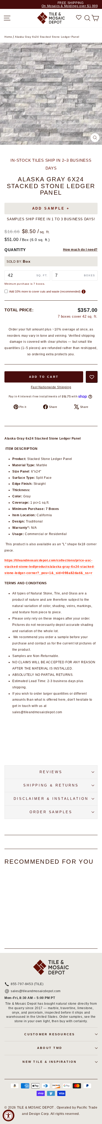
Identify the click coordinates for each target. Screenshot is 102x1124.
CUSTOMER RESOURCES (49, 1034)
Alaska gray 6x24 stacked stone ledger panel (47, 36)
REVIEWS (51, 772)
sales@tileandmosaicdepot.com (36, 991)
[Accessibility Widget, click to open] (8, 1115)
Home (8, 36)
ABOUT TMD (49, 1047)
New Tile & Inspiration (49, 1061)
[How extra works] (83, 292)
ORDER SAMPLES (51, 812)
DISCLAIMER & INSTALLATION (51, 799)
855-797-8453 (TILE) (27, 984)
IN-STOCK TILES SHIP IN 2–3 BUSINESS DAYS (50, 164)
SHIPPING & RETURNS (51, 785)
